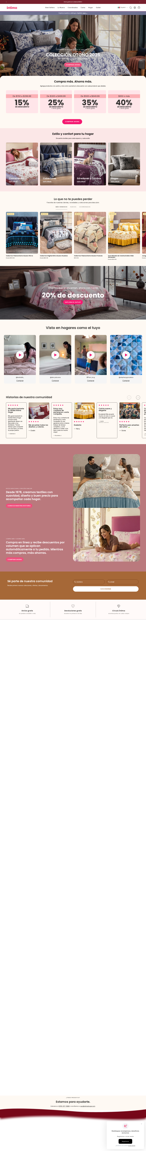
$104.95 (76, 258)
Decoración (56, 1122)
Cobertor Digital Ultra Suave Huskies (54, 255)
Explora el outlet (73, 302)
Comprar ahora (73, 65)
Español (123, 7)
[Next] (140, 2)
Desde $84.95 (44, 258)
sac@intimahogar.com (87, 1106)
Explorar (13, 181)
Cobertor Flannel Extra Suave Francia (88, 255)
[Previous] (6, 2)
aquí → (85, 13)
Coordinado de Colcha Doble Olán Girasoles (121, 256)
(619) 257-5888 (64, 1106)
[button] (83, 7)
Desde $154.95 (112, 259)
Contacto (80, 1121)
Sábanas (55, 1119)
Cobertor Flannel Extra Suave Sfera (19, 255)
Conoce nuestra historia (19, 506)
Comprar (20, 381)
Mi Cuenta (80, 1124)
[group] (73, 2)
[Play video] (20, 355)
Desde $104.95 (10, 258)
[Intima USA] (12, 7)
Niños (54, 1125)
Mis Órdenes (81, 1127)
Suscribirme (105, 589)
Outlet (54, 1128)
